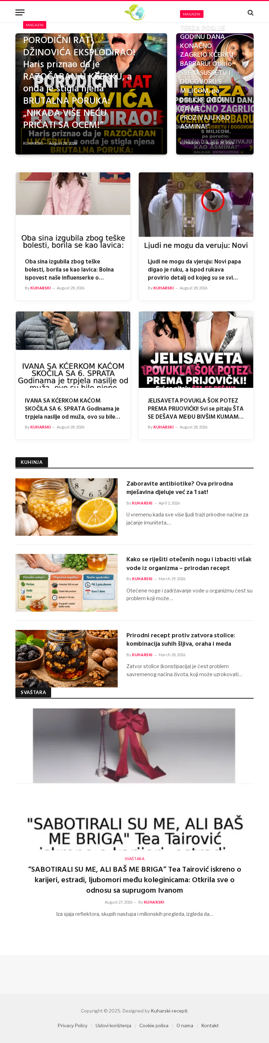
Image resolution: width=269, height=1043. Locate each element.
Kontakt (210, 1025)
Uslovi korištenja (113, 1025)
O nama (185, 1025)
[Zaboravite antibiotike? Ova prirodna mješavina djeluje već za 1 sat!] (66, 507)
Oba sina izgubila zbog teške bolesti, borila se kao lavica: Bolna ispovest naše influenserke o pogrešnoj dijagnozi (69, 270)
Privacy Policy (73, 1025)
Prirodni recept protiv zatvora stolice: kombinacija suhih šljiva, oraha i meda (180, 640)
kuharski (33, 143)
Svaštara (134, 858)
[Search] (250, 12)
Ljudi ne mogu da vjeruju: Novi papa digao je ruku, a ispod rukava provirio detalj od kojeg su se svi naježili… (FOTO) (194, 270)
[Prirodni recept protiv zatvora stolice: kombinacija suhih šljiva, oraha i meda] (66, 658)
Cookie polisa (153, 1025)
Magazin (35, 25)
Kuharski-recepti (169, 1011)
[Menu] (20, 12)
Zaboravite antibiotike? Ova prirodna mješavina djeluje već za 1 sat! (179, 488)
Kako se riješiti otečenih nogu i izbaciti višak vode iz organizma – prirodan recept (188, 564)
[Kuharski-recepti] (134, 12)
